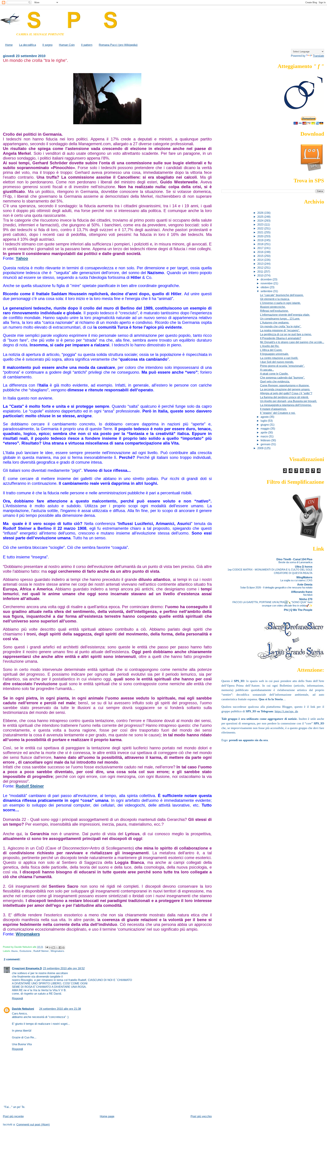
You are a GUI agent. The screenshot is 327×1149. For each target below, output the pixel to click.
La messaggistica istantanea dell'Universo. (286, 405)
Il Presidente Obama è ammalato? (280, 338)
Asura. (14, 951)
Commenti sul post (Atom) (33, 1124)
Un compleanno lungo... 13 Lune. (280, 318)
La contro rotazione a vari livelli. (279, 357)
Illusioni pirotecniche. (273, 306)
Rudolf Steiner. (41, 951)
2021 (260, 232)
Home (9, 45)
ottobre (265, 287)
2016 (260, 251)
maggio (265, 428)
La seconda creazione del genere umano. (285, 389)
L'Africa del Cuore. (271, 349)
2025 (260, 216)
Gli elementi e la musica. (275, 299)
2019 (260, 240)
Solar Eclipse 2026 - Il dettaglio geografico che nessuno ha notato (276, 587)
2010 (260, 275)
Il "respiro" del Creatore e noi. (277, 412)
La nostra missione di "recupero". (280, 330)
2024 (260, 220)
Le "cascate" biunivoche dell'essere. (282, 295)
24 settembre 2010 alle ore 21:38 (60, 1008)
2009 (260, 448)
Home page (107, 1116)
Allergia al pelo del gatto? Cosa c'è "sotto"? (286, 393)
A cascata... (267, 369)
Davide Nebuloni (23, 1008)
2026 (260, 212)
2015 (260, 255)
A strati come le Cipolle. (274, 373)
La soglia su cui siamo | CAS (296, 580)
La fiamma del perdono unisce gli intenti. (284, 397)
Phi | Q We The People (298, 609)
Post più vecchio (201, 1116)
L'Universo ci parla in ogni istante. (280, 302)
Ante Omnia (304, 584)
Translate (318, 55)
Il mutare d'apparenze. (273, 408)
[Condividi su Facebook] (60, 947)
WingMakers (304, 577)
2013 (260, 263)
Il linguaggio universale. (274, 353)
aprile (264, 432)
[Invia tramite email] (50, 947)
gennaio (266, 444)
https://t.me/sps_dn (286, 711)
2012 (260, 267)
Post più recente (13, 1116)
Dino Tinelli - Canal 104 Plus (294, 559)
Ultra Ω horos (303, 566)
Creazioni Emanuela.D (27, 968)
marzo (265, 436)
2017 (260, 248)
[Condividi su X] (57, 947)
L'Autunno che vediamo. (274, 322)
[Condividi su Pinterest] (63, 947)
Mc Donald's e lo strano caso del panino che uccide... (292, 342)
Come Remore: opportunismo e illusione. (284, 385)
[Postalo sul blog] (53, 947)
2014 (260, 259)
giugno (265, 424)
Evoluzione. (26, 951)
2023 (260, 224)
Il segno (47, 45)
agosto (265, 416)
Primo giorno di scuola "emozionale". (282, 365)
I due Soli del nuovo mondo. (277, 361)
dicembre (266, 279)
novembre (267, 283)
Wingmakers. (58, 951)
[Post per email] (46, 947)
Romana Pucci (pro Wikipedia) (118, 45)
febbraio (266, 440)
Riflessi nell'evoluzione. (274, 310)
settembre (267, 291)
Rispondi (17, 998)
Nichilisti (307, 594)
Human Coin (67, 45)
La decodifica (27, 45)
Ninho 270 (305, 599)
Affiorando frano (301, 591)
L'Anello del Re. (269, 346)
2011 (260, 271)
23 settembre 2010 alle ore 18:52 (64, 968)
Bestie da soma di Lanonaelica (295, 562)
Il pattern (86, 45)
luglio (264, 420)
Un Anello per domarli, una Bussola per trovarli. (288, 401)
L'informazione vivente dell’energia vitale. (285, 314)
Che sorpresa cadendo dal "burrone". (282, 377)
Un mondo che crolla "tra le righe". (280, 326)
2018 (260, 244)
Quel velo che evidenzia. (275, 381)
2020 (260, 236)
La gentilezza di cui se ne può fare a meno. (286, 334)
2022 (260, 228)
